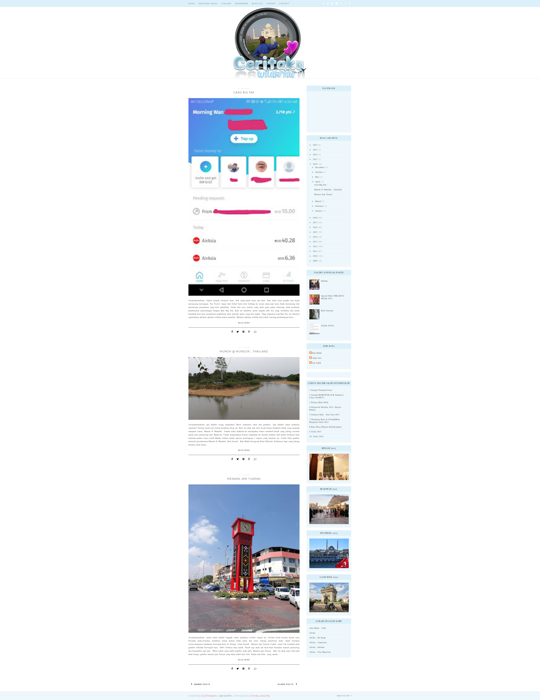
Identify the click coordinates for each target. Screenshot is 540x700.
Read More (244, 323)
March (318, 201)
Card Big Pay (244, 92)
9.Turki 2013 (315, 431)
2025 (315, 145)
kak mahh (316, 362)
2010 (315, 256)
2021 (315, 159)
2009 (315, 260)
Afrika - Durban (316, 647)
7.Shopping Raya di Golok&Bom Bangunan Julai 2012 (324, 420)
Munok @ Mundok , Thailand (244, 351)
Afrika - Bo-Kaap (317, 637)
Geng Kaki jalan (208, 3)
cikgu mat (316, 357)
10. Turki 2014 (316, 436)
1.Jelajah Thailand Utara (320, 390)
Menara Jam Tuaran (244, 478)
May (317, 176)
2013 (315, 241)
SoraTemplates (209, 695)
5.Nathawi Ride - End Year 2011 (324, 414)
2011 (315, 251)
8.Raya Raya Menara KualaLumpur (325, 426)
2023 (315, 149)
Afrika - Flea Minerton (320, 652)
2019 (315, 164)
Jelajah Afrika (327, 325)
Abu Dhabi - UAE (317, 628)
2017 (315, 222)
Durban (324, 280)
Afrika (312, 632)
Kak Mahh (317, 353)
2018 (315, 217)
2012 (315, 246)
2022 (315, 154)
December (319, 167)
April (317, 181)
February (319, 206)
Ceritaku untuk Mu (260, 695)
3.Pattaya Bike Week (318, 402)
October (319, 172)
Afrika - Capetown (318, 642)
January (318, 210)
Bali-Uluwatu (327, 310)
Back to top (343, 696)
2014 (315, 236)
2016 (315, 227)
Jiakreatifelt (226, 695)
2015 (315, 232)
